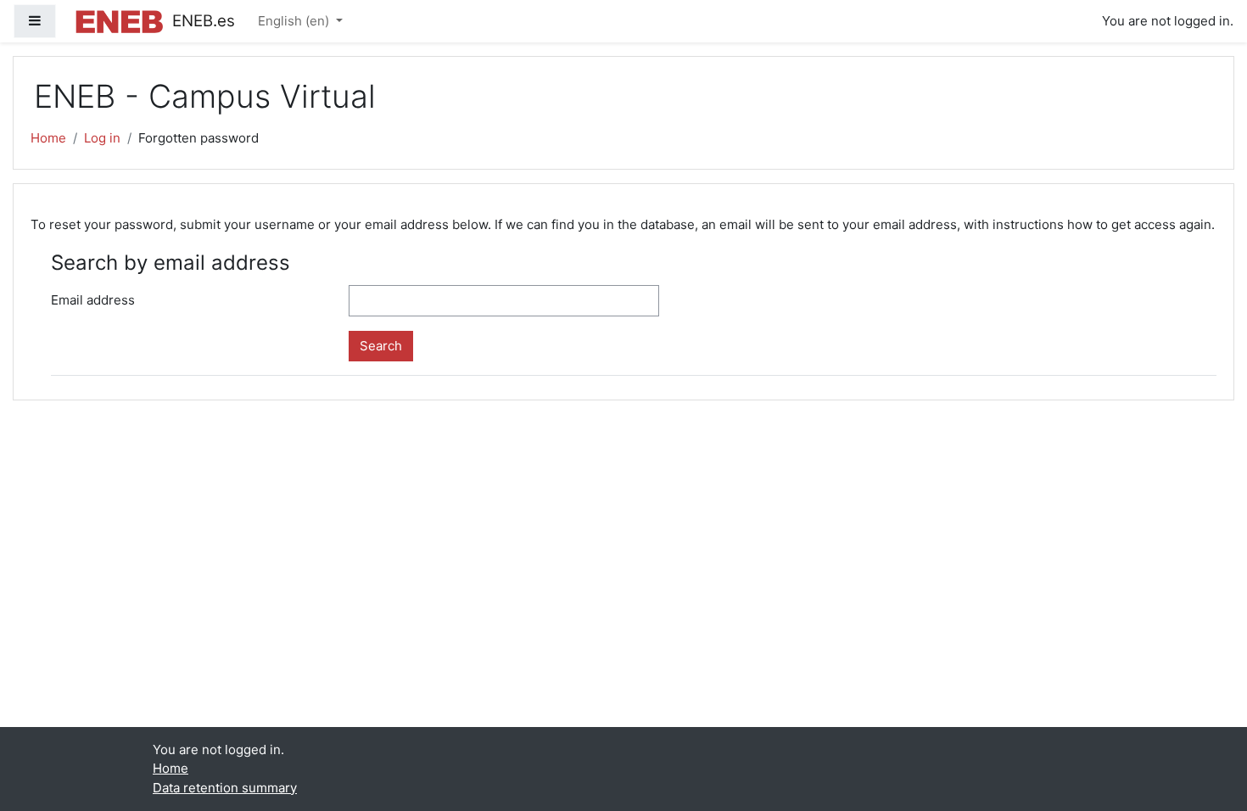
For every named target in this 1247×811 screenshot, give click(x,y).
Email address (93, 300)
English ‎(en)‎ (295, 21)
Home (48, 138)
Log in (102, 138)
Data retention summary (225, 788)
